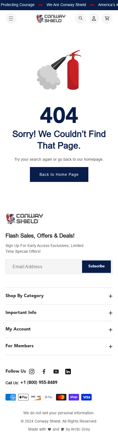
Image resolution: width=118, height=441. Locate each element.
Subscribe (96, 266)
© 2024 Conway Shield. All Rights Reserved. (59, 421)
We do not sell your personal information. (59, 413)
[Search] (80, 18)
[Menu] (10, 18)
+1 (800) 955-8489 (38, 383)
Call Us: (12, 383)
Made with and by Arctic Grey (59, 429)
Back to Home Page (59, 174)
